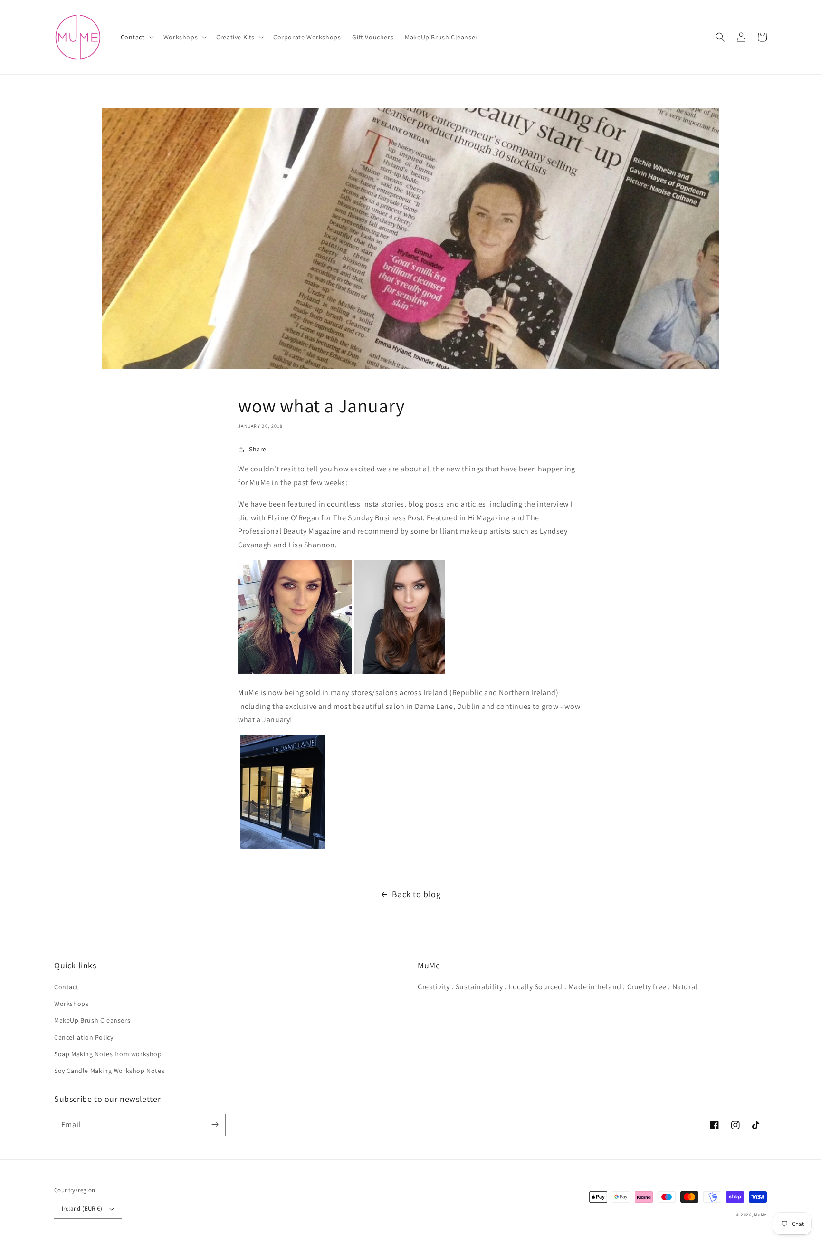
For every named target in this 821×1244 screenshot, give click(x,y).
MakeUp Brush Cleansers (92, 1020)
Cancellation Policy (83, 1037)
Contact (66, 987)
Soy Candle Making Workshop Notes (109, 1070)
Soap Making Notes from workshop (108, 1054)
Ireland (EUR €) (82, 1209)
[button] (136, 37)
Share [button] (258, 449)
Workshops (71, 1003)
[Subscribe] (214, 1124)
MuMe (760, 1215)
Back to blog (416, 894)
